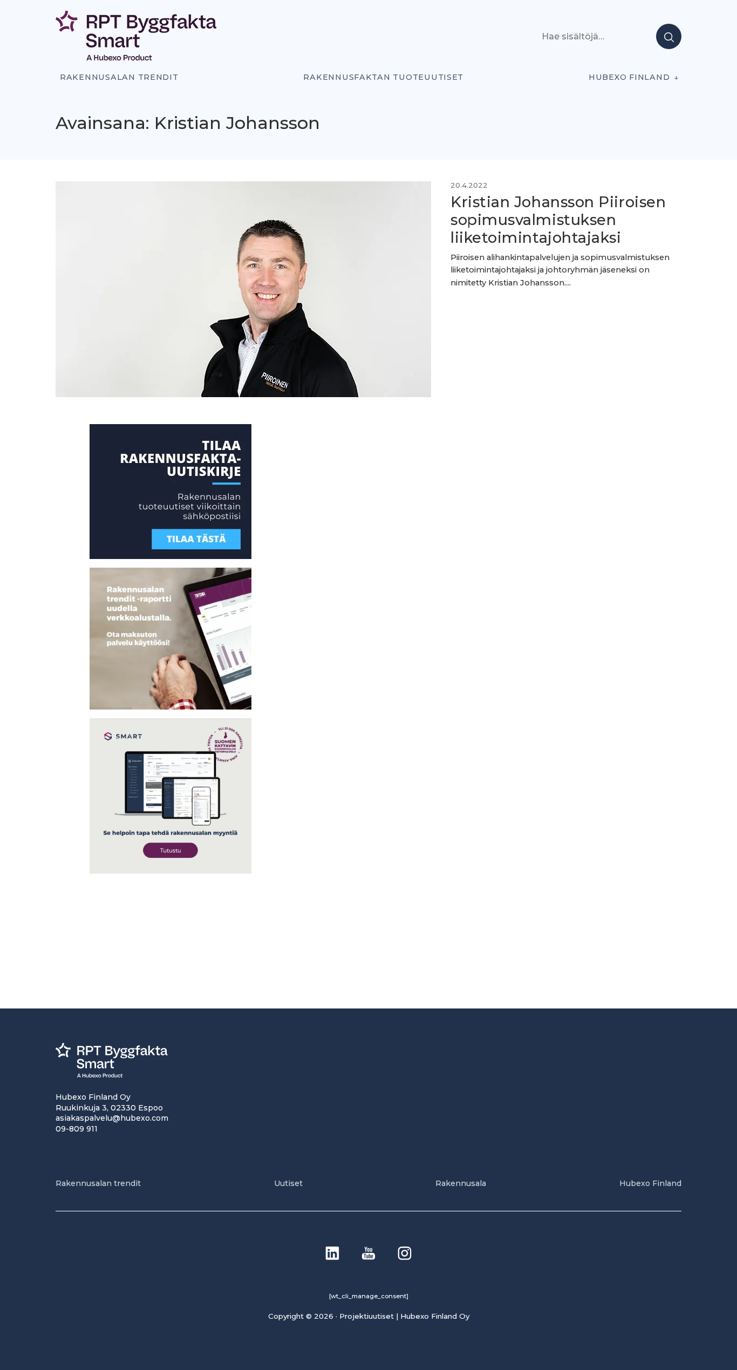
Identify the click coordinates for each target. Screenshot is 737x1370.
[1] (170, 556)
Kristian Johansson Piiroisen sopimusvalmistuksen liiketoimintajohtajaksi (558, 220)
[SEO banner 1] (170, 870)
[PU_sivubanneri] (170, 706)
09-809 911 (77, 1129)
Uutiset (288, 1183)
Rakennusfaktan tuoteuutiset (383, 77)
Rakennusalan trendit (119, 77)
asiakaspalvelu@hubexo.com (112, 1118)
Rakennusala (460, 1183)
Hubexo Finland (629, 77)
